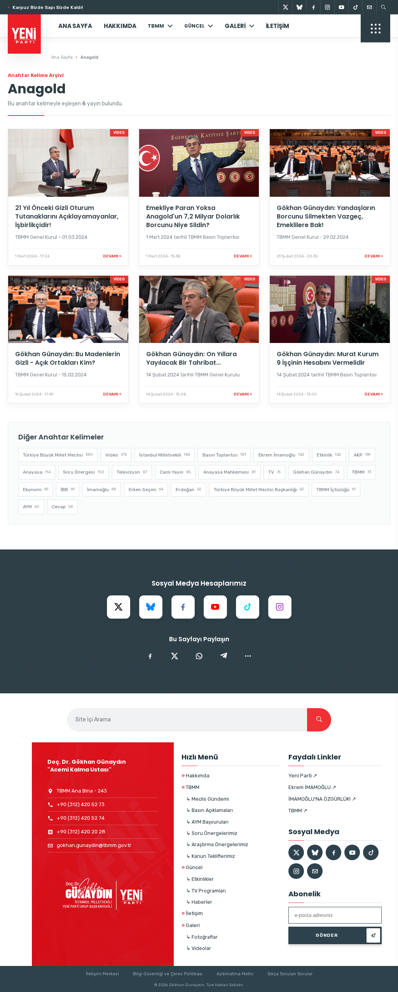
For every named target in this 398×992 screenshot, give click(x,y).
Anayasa (37, 472)
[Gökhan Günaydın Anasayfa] (28, 26)
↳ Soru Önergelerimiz (211, 833)
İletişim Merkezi (102, 973)
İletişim (277, 26)
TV (274, 472)
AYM (31, 506)
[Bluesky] (299, 7)
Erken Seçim (146, 489)
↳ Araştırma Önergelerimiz (217, 844)
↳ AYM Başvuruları (207, 822)
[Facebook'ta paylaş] (150, 656)
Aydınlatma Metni (234, 973)
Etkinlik (329, 455)
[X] (285, 7)
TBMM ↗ (297, 811)
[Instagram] (327, 7)
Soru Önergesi (83, 472)
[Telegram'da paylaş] (223, 656)
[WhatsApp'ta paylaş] (199, 656)
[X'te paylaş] (175, 656)
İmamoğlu (101, 489)
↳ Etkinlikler (200, 879)
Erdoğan (188, 489)
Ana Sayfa (75, 26)
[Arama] (383, 7)
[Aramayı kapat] (378, 45)
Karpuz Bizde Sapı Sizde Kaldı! (47, 7)
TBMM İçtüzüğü (336, 489)
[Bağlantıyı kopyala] (248, 656)
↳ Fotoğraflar (202, 937)
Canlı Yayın (175, 472)
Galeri (235, 26)
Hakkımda (120, 26)
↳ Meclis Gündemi (207, 799)
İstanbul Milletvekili (164, 455)
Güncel (192, 867)
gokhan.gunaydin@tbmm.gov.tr (94, 845)
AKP (362, 455)
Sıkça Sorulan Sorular (289, 973)
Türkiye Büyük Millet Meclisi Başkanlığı (259, 489)
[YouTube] (341, 7)
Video (116, 455)
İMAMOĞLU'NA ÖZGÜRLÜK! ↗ (322, 799)
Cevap (62, 506)
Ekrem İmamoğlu (281, 455)
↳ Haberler (199, 902)
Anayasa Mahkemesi (229, 472)
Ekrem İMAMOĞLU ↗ (312, 787)
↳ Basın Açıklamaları (209, 810)
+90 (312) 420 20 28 (81, 832)
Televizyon (132, 472)
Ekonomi (35, 489)
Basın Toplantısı (224, 455)
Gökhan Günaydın (316, 472)
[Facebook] (313, 7)
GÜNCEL (194, 26)
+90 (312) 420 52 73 (81, 804)
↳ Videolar (198, 948)
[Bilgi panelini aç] (375, 28)
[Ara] (319, 719)
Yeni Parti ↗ (302, 776)
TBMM (156, 26)
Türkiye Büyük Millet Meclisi (58, 455)
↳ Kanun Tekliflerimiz (210, 856)
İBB (68, 489)
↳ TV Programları (206, 891)
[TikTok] (355, 7)
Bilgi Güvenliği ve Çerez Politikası (167, 973)
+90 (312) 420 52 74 (81, 818)
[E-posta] (369, 7)
